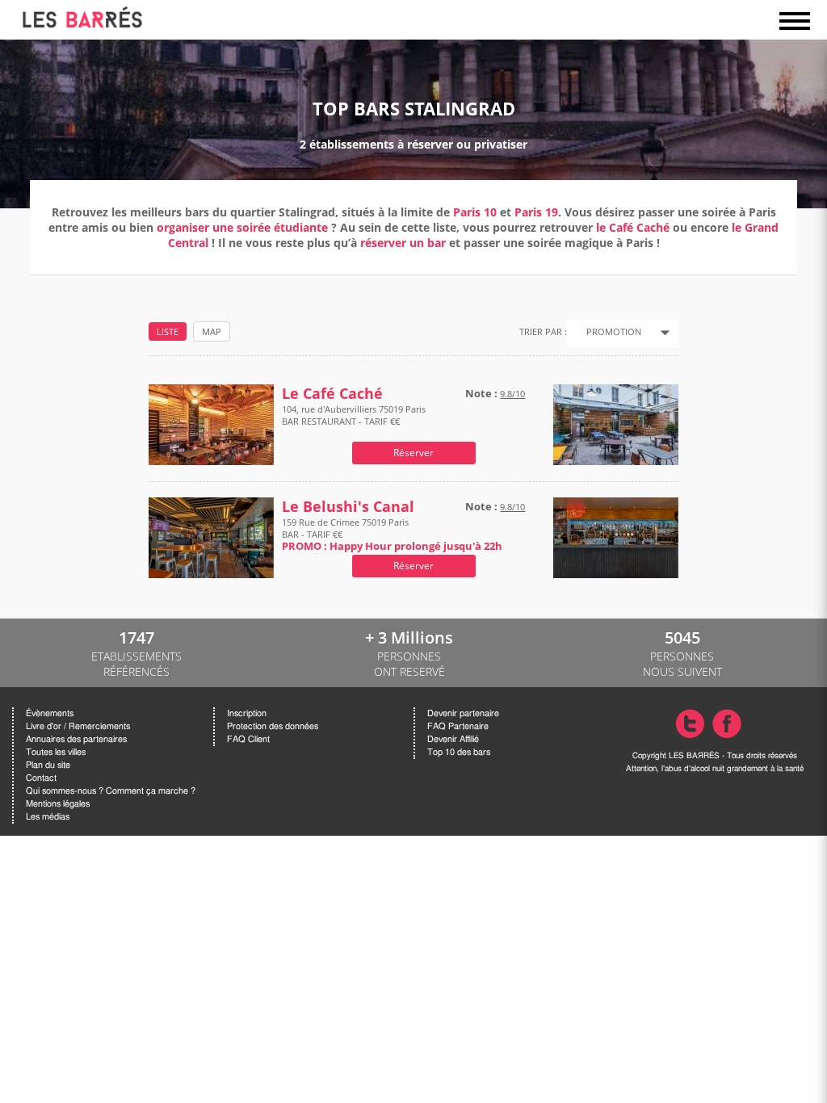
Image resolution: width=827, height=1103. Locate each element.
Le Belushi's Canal (348, 506)
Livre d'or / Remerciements (78, 726)
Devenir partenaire (463, 713)
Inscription (247, 713)
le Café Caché (633, 227)
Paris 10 (475, 212)
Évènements (49, 713)
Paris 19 (536, 212)
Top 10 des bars (458, 752)
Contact (41, 778)
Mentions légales (58, 803)
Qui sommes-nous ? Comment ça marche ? (110, 790)
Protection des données (272, 726)
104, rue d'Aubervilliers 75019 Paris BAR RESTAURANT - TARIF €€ (354, 415)
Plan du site (48, 765)
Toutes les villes (56, 752)
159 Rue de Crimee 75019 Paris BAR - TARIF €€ (392, 534)
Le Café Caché (332, 393)
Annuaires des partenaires (76, 739)
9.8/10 (512, 394)
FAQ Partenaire (458, 726)
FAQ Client (248, 739)
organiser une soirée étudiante (242, 227)
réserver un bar (403, 242)
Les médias (47, 816)
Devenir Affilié (453, 739)
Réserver (413, 452)
